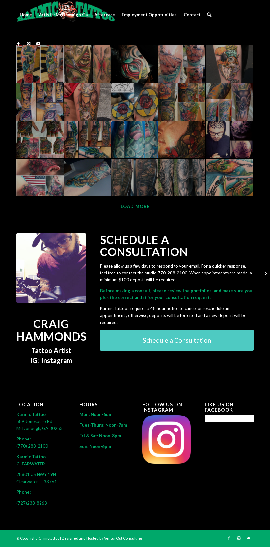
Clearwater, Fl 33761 (36, 481)
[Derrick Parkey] (265, 273)
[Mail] (38, 43)
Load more (135, 206)
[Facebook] (18, 43)
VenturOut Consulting (123, 538)
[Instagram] (28, 43)
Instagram (56, 360)
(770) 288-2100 (32, 446)
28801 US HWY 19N (37, 474)
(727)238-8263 (31, 503)
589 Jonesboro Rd (34, 421)
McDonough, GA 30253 (39, 428)
